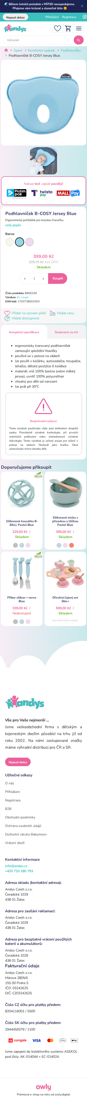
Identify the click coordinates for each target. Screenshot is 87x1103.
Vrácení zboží (14, 843)
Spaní (18, 50)
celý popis (13, 225)
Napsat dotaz (15, 17)
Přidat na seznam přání (29, 313)
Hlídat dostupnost (25, 318)
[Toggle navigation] (79, 28)
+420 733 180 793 (19, 871)
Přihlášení (52, 17)
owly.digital (62, 1094)
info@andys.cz (16, 866)
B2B (8, 809)
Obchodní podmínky (20, 817)
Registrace (69, 17)
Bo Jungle (23, 297)
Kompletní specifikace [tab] (24, 332)
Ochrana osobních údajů (23, 826)
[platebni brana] (43, 1040)
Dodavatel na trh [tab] (66, 332)
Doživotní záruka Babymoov (26, 834)
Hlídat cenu (65, 313)
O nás (9, 783)
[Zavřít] (82, 6)
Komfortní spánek (41, 50)
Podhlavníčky (71, 50)
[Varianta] (9, 242)
